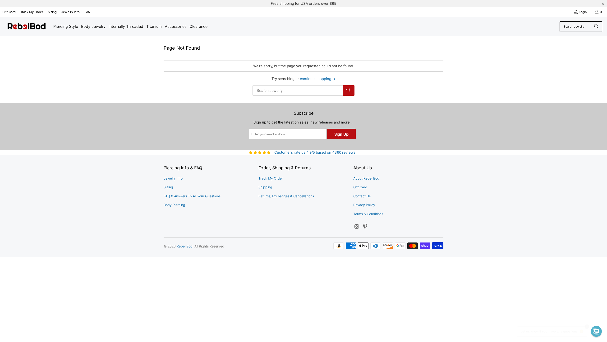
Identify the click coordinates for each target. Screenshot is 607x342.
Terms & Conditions (368, 214)
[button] (596, 331)
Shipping (265, 187)
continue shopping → (318, 78)
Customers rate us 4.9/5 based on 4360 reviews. (315, 152)
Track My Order (31, 12)
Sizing (52, 12)
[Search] (596, 26)
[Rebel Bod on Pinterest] (365, 227)
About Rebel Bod (366, 178)
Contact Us (362, 196)
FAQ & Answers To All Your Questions (192, 196)
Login (583, 12)
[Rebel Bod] (27, 26)
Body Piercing (174, 205)
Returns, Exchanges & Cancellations (286, 196)
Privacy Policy (364, 205)
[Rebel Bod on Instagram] (356, 227)
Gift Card (9, 12)
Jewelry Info (70, 12)
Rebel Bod (185, 246)
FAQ (87, 12)
